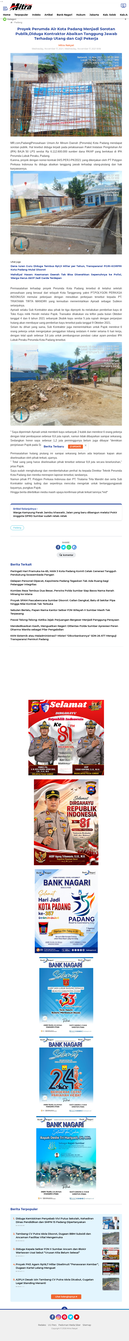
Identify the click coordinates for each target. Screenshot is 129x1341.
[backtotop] (64, 1310)
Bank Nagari (64, 14)
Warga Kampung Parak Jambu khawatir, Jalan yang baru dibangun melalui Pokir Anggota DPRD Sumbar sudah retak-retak (65, 514)
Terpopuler (21, 14)
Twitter (72, 1321)
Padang (17, 527)
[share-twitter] (63, 547)
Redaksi (42, 1325)
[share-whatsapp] (69, 547)
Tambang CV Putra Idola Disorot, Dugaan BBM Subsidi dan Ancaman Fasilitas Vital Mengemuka (53, 1235)
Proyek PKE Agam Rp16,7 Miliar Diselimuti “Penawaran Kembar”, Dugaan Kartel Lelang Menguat (57, 1266)
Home (6, 14)
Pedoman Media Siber (69, 1325)
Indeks (36, 14)
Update (76, 446)
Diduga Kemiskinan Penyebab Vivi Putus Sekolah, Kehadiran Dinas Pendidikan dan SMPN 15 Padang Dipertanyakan (55, 1220)
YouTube (79, 1321)
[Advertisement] (65, 673)
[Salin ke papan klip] (74, 547)
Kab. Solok (109, 14)
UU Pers (52, 1325)
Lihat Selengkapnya (65, 1296)
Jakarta (94, 14)
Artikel (49, 14)
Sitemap (87, 1325)
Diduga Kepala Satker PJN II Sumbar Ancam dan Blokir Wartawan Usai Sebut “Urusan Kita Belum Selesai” (51, 1250)
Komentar (67, 555)
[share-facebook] (58, 547)
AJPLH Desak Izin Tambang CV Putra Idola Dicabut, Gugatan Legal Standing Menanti (55, 1281)
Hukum (80, 14)
